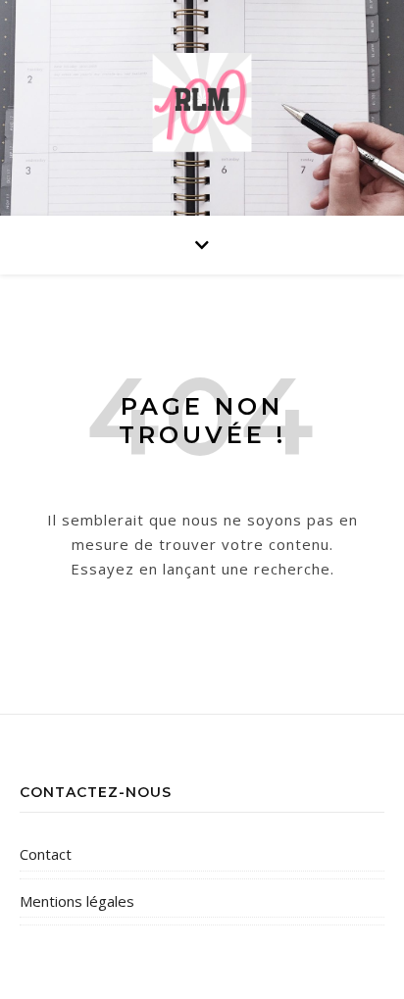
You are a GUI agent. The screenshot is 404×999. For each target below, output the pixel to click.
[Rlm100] (202, 103)
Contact (46, 854)
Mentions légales (77, 901)
